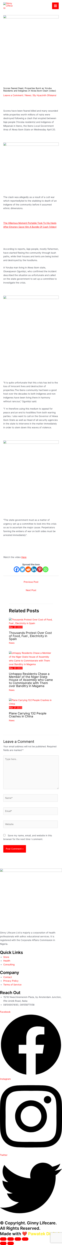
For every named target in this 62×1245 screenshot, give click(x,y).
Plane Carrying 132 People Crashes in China (27, 714)
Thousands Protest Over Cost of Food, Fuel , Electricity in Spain (30, 636)
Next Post (31, 590)
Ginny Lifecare (29, 5)
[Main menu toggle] (55, 5)
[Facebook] (17, 569)
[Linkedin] (34, 569)
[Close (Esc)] (25, 1239)
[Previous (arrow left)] (3, 1243)
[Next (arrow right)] (10, 1243)
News (28, 95)
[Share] (18, 1239)
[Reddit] (28, 569)
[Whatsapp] (45, 569)
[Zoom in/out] (3, 1239)
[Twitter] (22, 569)
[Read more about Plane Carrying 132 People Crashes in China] (31, 701)
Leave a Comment (13, 95)
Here (23, 557)
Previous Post (31, 582)
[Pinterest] (40, 569)
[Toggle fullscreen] (10, 1239)
